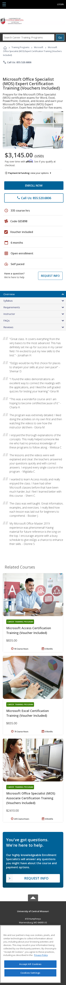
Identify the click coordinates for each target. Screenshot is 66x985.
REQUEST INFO (50, 276)
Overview (9, 294)
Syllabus (8, 300)
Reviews (8, 327)
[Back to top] (33, 911)
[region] (30, 954)
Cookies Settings (30, 972)
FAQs (6, 320)
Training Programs (20, 47)
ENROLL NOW (33, 185)
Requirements (11, 307)
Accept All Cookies (30, 964)
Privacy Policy (41, 955)
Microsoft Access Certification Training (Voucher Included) (28, 630)
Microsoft (38, 47)
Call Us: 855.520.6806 (17, 62)
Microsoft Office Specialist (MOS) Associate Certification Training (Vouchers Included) (30, 798)
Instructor (9, 314)
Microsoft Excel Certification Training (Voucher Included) (27, 713)
